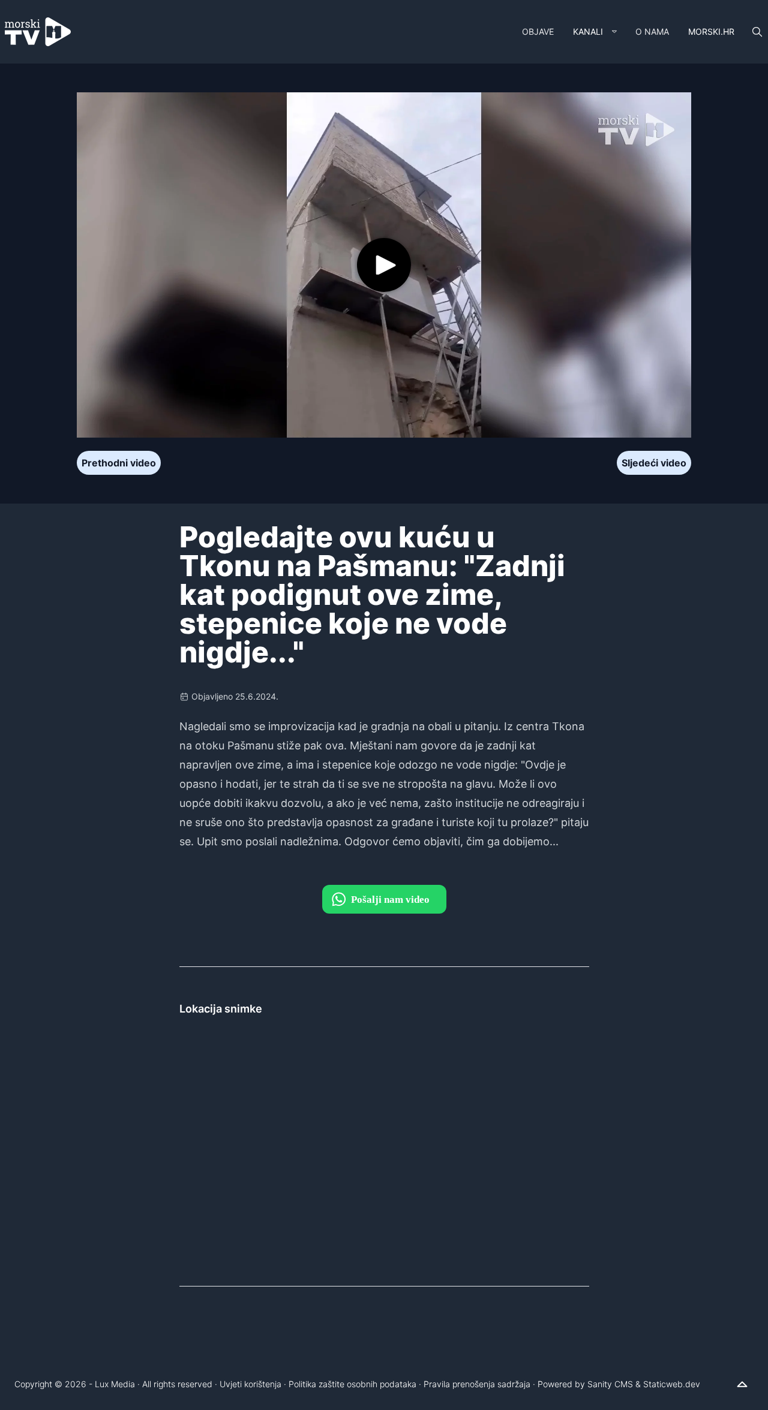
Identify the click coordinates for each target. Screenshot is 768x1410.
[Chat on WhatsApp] (384, 899)
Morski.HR (711, 31)
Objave (538, 31)
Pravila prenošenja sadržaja (477, 1384)
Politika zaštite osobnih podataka (352, 1384)
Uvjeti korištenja (250, 1384)
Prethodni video (119, 463)
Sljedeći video (654, 463)
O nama (652, 31)
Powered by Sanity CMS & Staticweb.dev (619, 1384)
